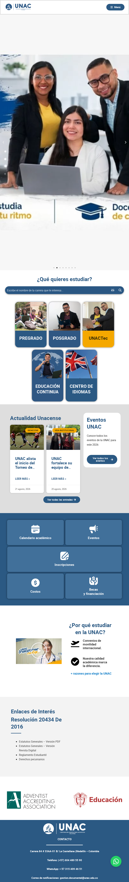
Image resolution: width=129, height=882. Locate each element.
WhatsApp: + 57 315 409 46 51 (64, 869)
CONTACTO (65, 839)
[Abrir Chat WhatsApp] (116, 861)
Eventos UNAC (96, 423)
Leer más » (22, 479)
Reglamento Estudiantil (33, 755)
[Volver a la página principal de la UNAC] (18, 7)
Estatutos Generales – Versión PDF (39, 741)
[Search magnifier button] (120, 290)
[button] (3, 142)
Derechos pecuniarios (32, 759)
